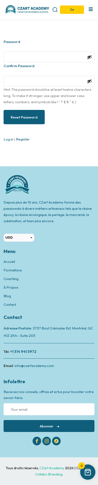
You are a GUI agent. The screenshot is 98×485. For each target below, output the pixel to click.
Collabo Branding (48, 474)
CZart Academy (52, 468)
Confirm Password (19, 66)
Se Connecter (72, 10)
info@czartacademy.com (34, 365)
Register (23, 139)
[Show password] (89, 57)
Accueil (9, 261)
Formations (13, 270)
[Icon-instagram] (46, 441)
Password (12, 41)
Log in (8, 139)
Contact (10, 304)
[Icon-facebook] (37, 441)
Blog (7, 296)
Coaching (11, 278)
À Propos (11, 287)
